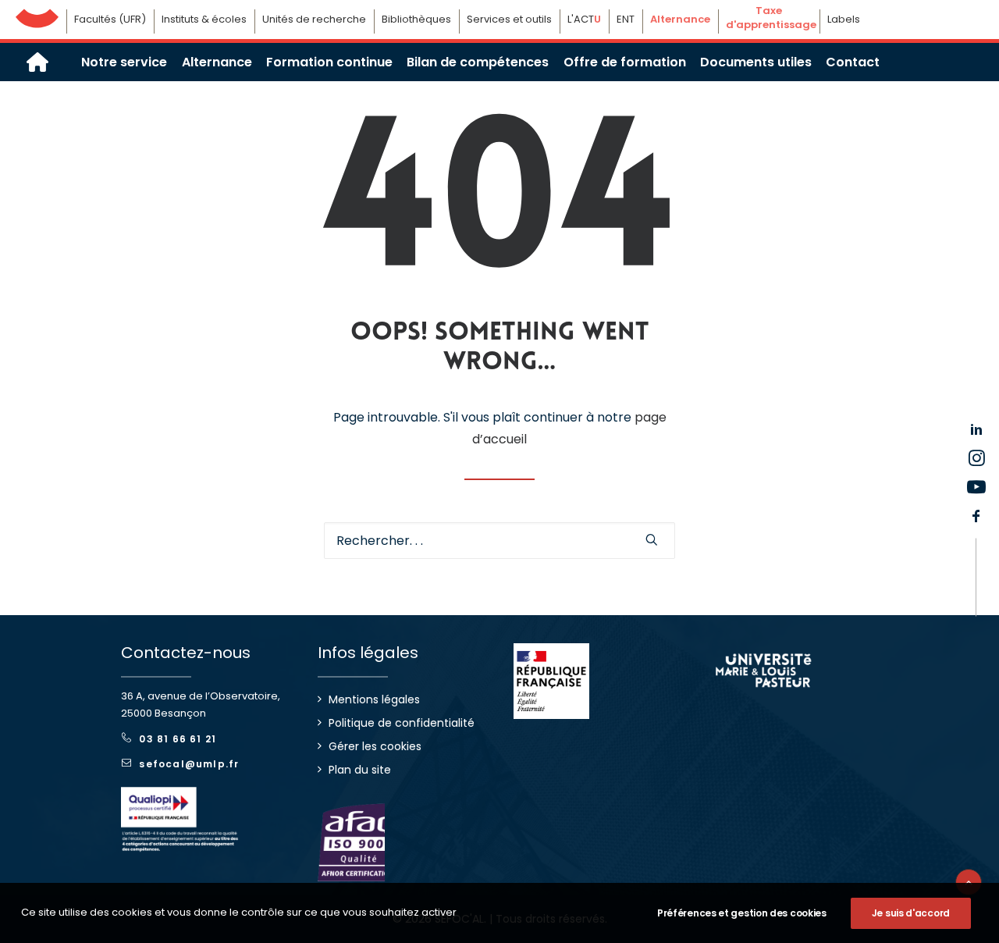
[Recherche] (499, 540)
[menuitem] (124, 62)
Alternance (217, 62)
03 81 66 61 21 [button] (177, 739)
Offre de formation (624, 62)
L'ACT (584, 19)
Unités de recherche (314, 19)
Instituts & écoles (204, 19)
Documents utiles (756, 62)
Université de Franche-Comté (37, 14)
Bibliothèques (416, 19)
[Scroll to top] (968, 881)
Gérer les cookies (375, 746)
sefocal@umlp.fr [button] (189, 763)
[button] (651, 539)
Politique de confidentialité (402, 723)
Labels (843, 19)
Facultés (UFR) (110, 19)
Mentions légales (374, 699)
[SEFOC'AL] (37, 62)
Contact (853, 62)
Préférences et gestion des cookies (742, 913)
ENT (626, 19)
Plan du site (360, 770)
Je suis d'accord (911, 913)
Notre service (124, 62)
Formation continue (329, 62)
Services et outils (509, 19)
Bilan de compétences (478, 62)
